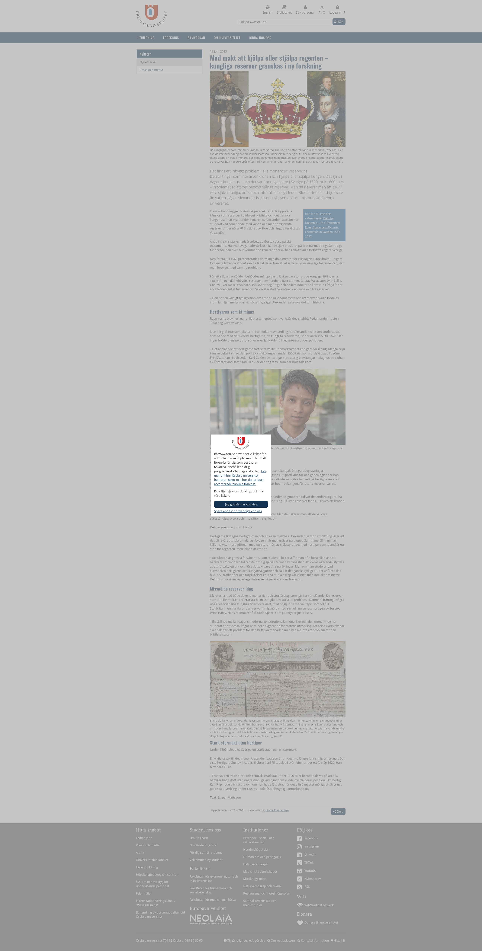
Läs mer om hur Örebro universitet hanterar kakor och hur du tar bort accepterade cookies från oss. (240, 477)
